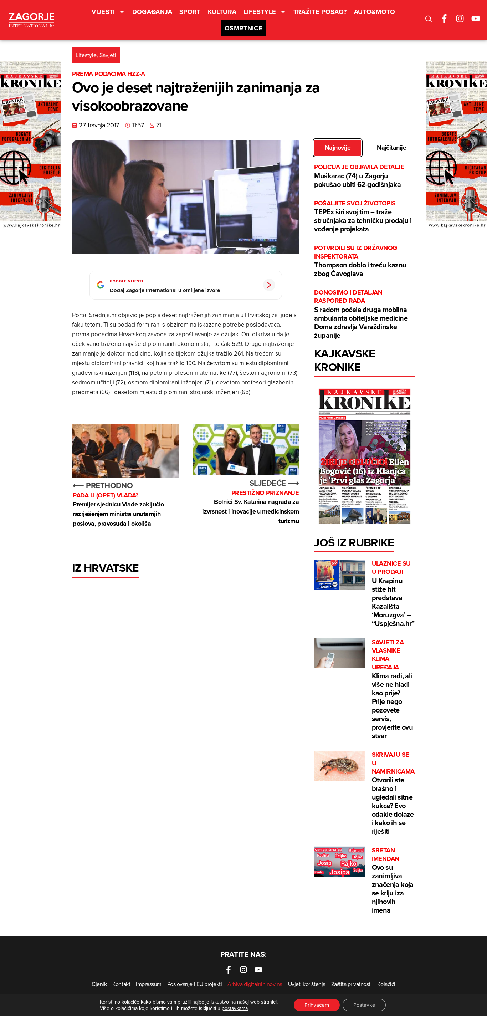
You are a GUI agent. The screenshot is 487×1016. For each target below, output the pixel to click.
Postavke (364, 1005)
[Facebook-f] (444, 18)
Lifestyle (260, 11)
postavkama (235, 1008)
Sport (190, 11)
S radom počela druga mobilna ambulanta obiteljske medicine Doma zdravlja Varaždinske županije (360, 314)
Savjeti (107, 55)
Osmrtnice (243, 28)
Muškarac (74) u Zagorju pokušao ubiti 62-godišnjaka (359, 176)
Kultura (222, 11)
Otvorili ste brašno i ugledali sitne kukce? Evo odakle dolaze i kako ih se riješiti (393, 793)
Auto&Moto (374, 11)
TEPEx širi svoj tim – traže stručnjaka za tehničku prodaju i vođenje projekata (362, 216)
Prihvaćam (316, 1005)
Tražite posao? (320, 11)
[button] (429, 20)
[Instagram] (460, 18)
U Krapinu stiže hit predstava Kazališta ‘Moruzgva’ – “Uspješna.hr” (393, 594)
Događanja (152, 11)
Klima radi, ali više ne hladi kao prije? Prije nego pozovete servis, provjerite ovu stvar (392, 689)
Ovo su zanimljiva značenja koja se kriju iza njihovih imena (393, 880)
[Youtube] (475, 18)
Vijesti (103, 11)
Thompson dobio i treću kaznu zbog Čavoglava (360, 261)
